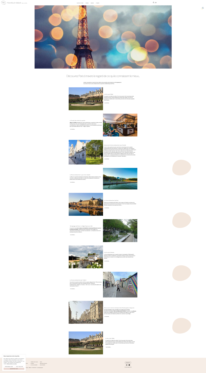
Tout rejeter (19, 366)
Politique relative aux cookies (12, 363)
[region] (14, 362)
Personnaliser (9, 366)
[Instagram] (126, 365)
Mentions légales (43, 363)
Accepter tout (14, 368)
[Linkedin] (129, 365)
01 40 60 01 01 (34, 367)
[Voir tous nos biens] (153, 2)
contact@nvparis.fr (40, 367)
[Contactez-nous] (203, 8)
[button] (156, 3)
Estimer (32, 363)
